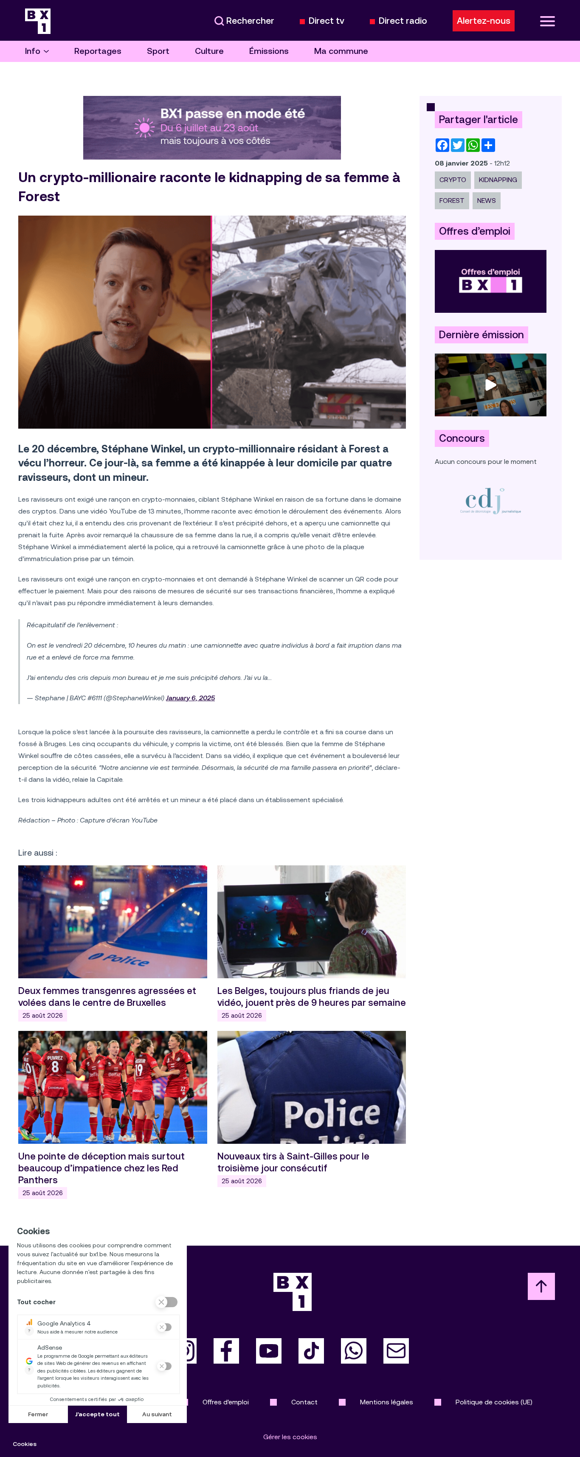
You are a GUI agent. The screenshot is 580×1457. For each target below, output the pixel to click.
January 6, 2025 (190, 698)
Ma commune (341, 51)
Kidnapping (498, 180)
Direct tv (326, 21)
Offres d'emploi (226, 1402)
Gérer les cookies (290, 1437)
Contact (304, 1402)
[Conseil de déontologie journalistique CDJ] (490, 500)
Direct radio (403, 21)
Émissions (269, 51)
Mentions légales (386, 1402)
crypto (452, 180)
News (486, 200)
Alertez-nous (483, 20)
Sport (158, 51)
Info (32, 51)
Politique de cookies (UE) (494, 1402)
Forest (452, 200)
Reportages (97, 51)
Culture (209, 51)
